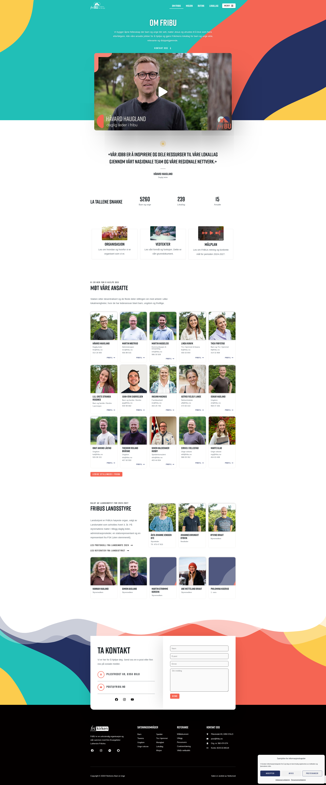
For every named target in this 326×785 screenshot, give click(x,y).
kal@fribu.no (98, 454)
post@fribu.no (116, 687)
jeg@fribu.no (127, 403)
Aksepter (270, 773)
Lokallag (213, 6)
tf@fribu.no (215, 350)
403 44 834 (156, 460)
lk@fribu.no (185, 350)
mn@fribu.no (127, 350)
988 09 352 (185, 457)
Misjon (189, 6)
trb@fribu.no (127, 457)
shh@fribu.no (157, 457)
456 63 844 (185, 353)
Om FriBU (176, 6)
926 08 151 (97, 457)
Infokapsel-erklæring (283, 780)
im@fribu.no (156, 403)
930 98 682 (126, 406)
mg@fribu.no (216, 454)
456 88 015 (126, 353)
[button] (163, 92)
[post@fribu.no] (101, 687)
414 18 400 (97, 353)
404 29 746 (156, 406)
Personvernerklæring (298, 780)
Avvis (291, 773)
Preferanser (312, 773)
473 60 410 (185, 406)
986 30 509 (156, 354)
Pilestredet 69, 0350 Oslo (123, 674)
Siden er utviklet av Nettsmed (223, 776)
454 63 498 (215, 457)
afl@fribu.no (186, 403)
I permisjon (97, 406)
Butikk (201, 6)
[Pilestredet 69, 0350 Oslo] (101, 674)
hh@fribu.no (98, 350)
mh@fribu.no (157, 352)
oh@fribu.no (216, 403)
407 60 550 (126, 460)
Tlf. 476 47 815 (157, 544)
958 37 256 (215, 406)
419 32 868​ (215, 353)
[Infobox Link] (114, 244)
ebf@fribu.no (186, 454)
